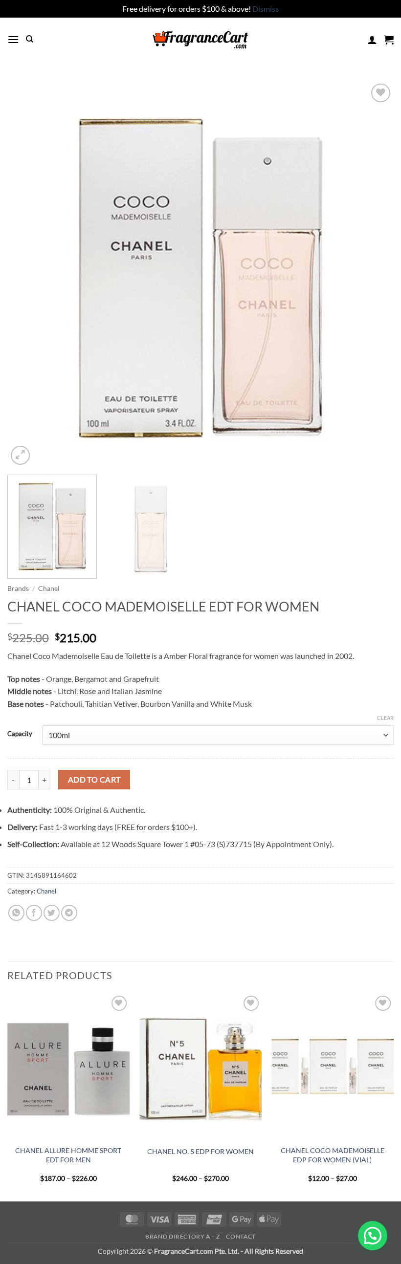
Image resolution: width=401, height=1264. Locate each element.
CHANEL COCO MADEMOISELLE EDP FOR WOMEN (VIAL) (332, 1155)
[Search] (29, 39)
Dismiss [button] (265, 8)
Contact (240, 1236)
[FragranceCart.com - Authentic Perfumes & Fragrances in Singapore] (200, 39)
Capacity (19, 734)
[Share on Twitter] (52, 913)
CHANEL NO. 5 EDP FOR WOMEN (200, 1151)
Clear (385, 718)
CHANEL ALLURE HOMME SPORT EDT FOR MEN (68, 1155)
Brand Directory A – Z (182, 1236)
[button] (13, 39)
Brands (18, 588)
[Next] (373, 274)
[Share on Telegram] (69, 913)
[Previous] (27, 274)
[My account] (372, 39)
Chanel (49, 588)
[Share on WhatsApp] (16, 913)
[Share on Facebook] (34, 913)
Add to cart (94, 779)
